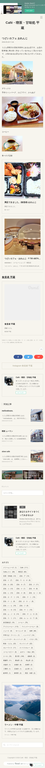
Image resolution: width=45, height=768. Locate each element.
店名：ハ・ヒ (9, 605)
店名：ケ (20, 588)
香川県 (19, 656)
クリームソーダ (10, 567)
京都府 (18, 664)
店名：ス (20, 593)
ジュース (7, 631)
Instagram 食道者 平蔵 (22, 366)
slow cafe (6, 451)
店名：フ (24, 605)
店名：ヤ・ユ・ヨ (29, 614)
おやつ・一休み (27, 652)
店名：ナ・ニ (9, 601)
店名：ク (34, 584)
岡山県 (29, 660)
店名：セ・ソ (35, 593)
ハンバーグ (28, 635)
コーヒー (23, 622)
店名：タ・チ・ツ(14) (36, 340)
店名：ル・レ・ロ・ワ (28, 618)
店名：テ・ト (28, 597)
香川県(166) (18, 342)
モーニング (21, 631)
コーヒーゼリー (10, 652)
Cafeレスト (9, 572)
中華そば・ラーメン (11, 635)
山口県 (28, 669)
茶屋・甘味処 (9, 576)
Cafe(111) (5, 340)
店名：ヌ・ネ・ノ (26, 601)
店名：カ (8, 584)
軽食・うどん (9, 643)
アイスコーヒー (10, 626)
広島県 (18, 669)
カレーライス (9, 647)
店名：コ (8, 588)
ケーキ (7, 656)
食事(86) (12, 342)
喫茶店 (22, 572)
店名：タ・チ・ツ (11, 597)
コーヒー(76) (5, 342)
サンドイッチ (26, 643)
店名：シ (8, 593)
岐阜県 (7, 673)
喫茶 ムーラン (7, 431)
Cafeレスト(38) (12, 340)
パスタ (33, 639)
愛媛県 (7, 660)
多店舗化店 (8, 622)
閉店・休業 (30, 673)
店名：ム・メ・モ (11, 614)
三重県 (7, 669)
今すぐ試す (29, 10)
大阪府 (7, 664)
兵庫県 (28, 664)
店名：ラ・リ (9, 618)
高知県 (18, 660)
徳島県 (31, 656)
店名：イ (7, 580)
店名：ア (24, 576)
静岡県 (18, 673)
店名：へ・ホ (9, 610)
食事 (33, 631)
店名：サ (33, 588)
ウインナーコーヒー (30, 626)
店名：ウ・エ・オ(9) (23, 340)
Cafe (24, 567)
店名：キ (20, 584)
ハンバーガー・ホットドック (14, 639)
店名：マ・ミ (26, 610)
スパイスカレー (26, 647)
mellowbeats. (8, 410)
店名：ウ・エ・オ (23, 580)
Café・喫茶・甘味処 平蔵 (23, 25)
